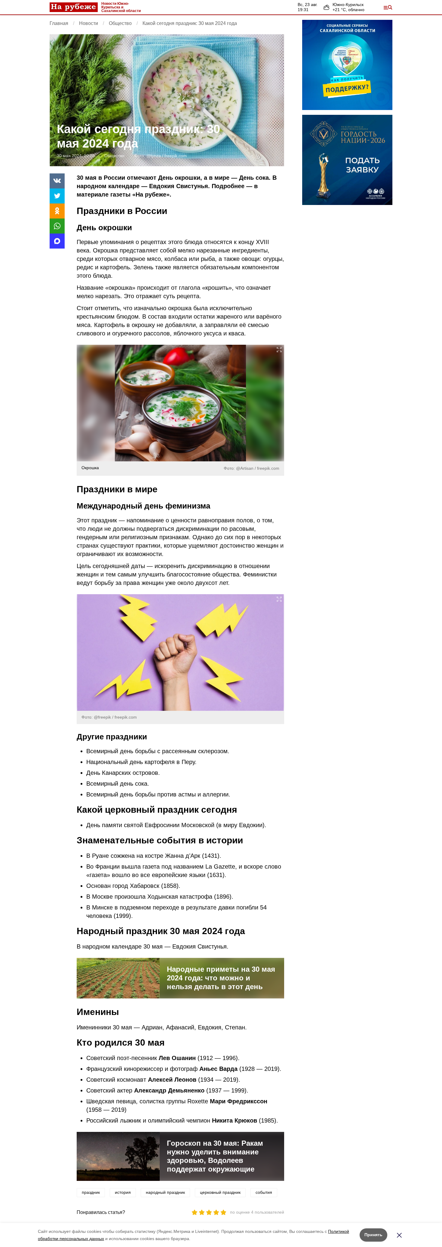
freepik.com (175, 155)
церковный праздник (220, 1192)
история (123, 1192)
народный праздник (165, 1192)
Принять (373, 1234)
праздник (91, 1192)
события (264, 1192)
